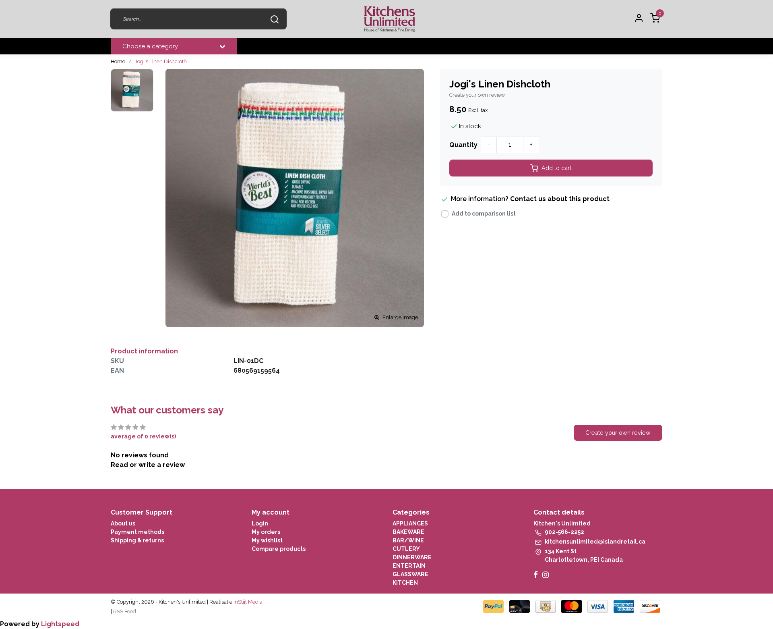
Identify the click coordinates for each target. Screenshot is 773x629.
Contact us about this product (560, 199)
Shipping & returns (137, 540)
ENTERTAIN (409, 566)
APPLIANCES (410, 523)
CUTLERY (406, 549)
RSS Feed (124, 611)
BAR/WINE (408, 540)
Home (118, 61)
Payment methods (137, 532)
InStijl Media (247, 602)
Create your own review (477, 95)
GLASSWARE (410, 574)
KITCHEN (405, 582)
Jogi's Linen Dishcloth (161, 61)
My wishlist (267, 540)
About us (123, 523)
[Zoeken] (274, 19)
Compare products (279, 549)
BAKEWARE (408, 532)
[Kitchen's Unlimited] (389, 19)
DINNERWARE (412, 557)
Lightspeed (60, 624)
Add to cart (556, 167)
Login (260, 523)
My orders (266, 532)
